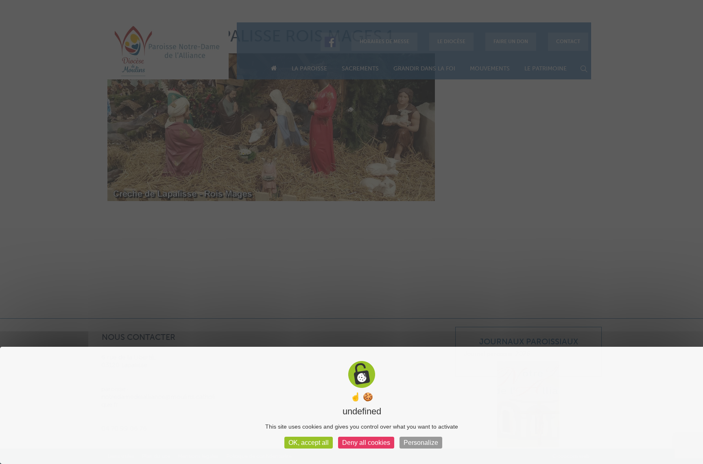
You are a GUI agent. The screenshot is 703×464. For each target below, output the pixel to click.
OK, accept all (308, 442)
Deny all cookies (366, 442)
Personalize (421, 442)
